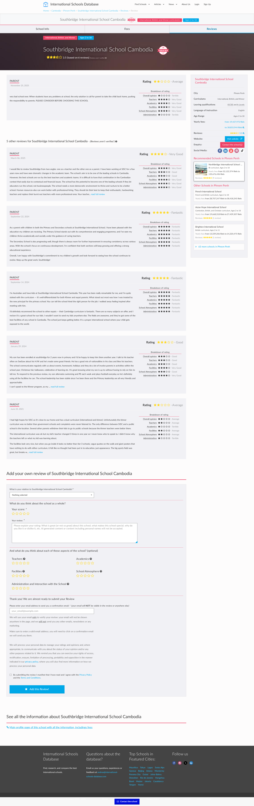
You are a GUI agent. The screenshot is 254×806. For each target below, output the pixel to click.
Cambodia (56, 11)
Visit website (233, 139)
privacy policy (31, 662)
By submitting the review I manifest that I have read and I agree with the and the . (52, 676)
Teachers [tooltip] (153, 100)
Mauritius (133, 767)
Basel (131, 781)
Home (46, 11)
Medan (139, 781)
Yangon (132, 785)
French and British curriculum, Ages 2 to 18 (212, 195)
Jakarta (148, 781)
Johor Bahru (156, 774)
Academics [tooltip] (152, 103)
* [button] (73, 489)
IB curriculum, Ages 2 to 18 (219, 168)
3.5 (241, 133)
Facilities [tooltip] (153, 107)
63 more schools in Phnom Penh (214, 247)
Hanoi (140, 785)
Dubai (145, 774)
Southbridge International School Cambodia (98, 11)
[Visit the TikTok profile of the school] (242, 151)
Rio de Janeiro (146, 778)
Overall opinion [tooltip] (150, 96)
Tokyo (142, 767)
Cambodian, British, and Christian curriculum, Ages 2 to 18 (218, 211)
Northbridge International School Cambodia (229, 165)
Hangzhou (159, 778)
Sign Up (207, 4)
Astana (149, 771)
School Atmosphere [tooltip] (148, 111)
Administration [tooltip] (150, 115)
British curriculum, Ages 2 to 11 (207, 230)
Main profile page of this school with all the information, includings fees (51, 727)
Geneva (132, 771)
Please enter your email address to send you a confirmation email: (69, 606)
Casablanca (158, 781)
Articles (158, 4)
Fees (127, 29)
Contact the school (231, 145)
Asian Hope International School (210, 207)
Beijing (141, 771)
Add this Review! (39, 689)
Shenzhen (133, 778)
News (171, 4)
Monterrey (159, 771)
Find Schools (141, 4)
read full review (98, 194)
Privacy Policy (85, 675)
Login (197, 4)
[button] (24, 559)
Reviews (124, 11)
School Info (42, 29)
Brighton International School (209, 227)
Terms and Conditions (30, 678)
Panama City (135, 774)
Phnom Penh (69, 11)
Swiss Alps (159, 767)
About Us (186, 4)
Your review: (17, 521)
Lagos (150, 767)
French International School (208, 192)
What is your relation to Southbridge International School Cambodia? (42, 489)
